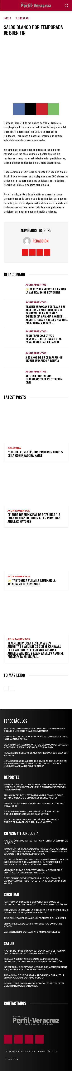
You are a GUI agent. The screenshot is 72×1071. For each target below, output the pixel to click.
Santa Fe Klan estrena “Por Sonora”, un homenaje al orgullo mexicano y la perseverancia (35, 729)
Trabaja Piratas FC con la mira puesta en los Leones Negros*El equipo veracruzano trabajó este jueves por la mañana (35, 787)
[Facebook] (19, 109)
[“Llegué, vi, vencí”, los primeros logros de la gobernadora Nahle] (36, 423)
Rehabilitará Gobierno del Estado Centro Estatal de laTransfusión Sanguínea (34, 984)
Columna (14, 448)
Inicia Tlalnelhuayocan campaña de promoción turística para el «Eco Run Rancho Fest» (31, 821)
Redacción (40, 240)
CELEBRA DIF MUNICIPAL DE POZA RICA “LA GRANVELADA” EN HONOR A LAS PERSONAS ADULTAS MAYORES (33, 518)
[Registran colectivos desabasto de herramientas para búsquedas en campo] (13, 337)
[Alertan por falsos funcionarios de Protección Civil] (13, 377)
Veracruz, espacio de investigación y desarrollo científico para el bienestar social (33, 871)
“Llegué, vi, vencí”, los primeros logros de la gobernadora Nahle (35, 454)
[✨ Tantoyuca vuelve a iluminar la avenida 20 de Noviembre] (13, 289)
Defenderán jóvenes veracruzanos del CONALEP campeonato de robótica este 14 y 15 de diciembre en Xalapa (35, 881)
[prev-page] (6, 688)
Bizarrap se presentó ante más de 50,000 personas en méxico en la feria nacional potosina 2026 (36, 746)
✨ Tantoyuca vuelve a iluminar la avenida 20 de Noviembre (46, 290)
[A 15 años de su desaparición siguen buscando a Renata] (13, 357)
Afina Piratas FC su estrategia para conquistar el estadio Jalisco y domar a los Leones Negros (34, 796)
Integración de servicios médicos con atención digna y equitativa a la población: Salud (35, 968)
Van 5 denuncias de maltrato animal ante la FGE (32, 932)
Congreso (22, 18)
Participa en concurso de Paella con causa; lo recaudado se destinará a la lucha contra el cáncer (35, 903)
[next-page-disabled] (12, 688)
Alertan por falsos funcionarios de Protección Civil (44, 379)
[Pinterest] (42, 109)
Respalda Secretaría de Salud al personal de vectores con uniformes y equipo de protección (33, 960)
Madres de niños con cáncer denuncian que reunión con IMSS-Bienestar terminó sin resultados (34, 952)
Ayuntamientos (36, 285)
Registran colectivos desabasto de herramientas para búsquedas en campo (44, 338)
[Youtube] (47, 252)
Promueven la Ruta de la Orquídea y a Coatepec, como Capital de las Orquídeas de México (36, 911)
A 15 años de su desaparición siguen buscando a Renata (44, 359)
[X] (30, 109)
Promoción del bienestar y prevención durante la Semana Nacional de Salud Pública (34, 976)
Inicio (7, 18)
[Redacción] (28, 241)
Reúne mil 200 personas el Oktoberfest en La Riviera (35, 918)
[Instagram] (32, 252)
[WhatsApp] (53, 109)
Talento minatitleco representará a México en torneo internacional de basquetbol (32, 812)
